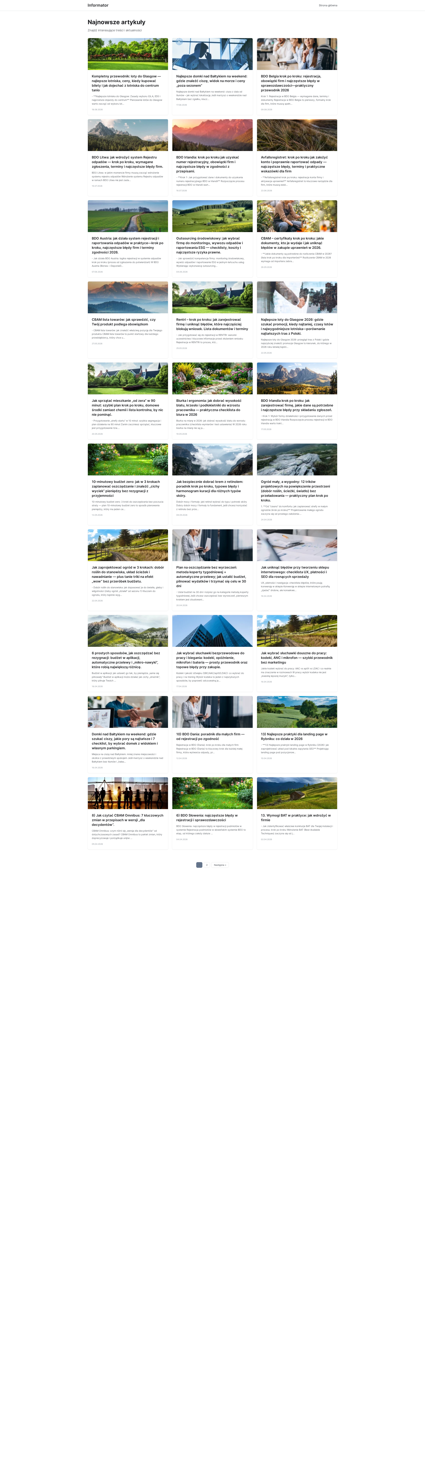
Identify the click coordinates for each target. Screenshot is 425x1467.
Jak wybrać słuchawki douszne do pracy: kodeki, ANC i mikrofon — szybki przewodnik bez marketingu (297, 657)
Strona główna (328, 5)
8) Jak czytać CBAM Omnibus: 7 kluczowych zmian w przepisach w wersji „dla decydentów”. (127, 820)
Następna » (220, 865)
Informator (98, 5)
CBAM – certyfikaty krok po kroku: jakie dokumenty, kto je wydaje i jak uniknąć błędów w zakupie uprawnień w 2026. (292, 243)
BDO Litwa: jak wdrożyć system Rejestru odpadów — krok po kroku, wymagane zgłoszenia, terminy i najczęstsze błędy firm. (127, 162)
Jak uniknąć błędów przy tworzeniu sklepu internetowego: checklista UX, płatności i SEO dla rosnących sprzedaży (295, 572)
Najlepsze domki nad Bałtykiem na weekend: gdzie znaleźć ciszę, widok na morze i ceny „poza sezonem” (211, 81)
